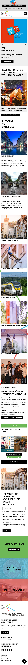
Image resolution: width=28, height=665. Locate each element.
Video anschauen (14, 187)
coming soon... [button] (14, 230)
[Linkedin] (10, 650)
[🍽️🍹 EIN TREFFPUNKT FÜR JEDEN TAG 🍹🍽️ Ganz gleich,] (7, 444)
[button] (25, 13)
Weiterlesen (14, 149)
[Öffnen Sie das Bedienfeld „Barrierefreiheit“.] (24, 661)
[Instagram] (2, 650)
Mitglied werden (17, 9)
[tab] (14, 425)
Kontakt (8, 9)
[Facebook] (6, 650)
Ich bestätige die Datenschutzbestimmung (14, 519)
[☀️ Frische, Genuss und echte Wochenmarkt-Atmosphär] (20, 444)
